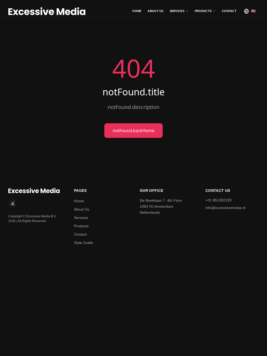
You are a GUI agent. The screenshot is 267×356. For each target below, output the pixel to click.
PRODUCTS (203, 11)
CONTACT (229, 11)
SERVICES (177, 11)
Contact (80, 234)
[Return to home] (47, 11)
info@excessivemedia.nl (225, 208)
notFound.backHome (133, 130)
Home (79, 201)
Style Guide (83, 243)
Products (81, 226)
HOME (136, 11)
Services (81, 218)
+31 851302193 (218, 200)
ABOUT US (155, 11)
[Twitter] (12, 203)
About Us (81, 209)
